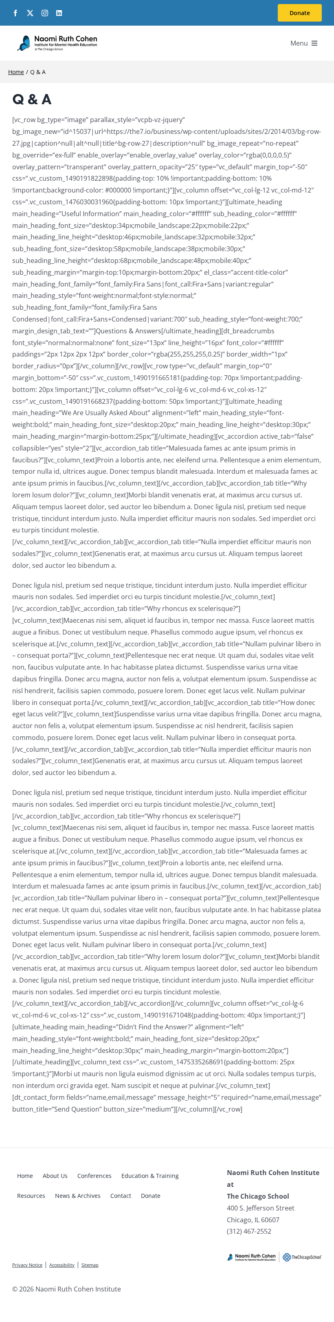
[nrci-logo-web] (57, 37)
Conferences (94, 1176)
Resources (31, 1195)
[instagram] (45, 13)
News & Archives (78, 1195)
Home (25, 1176)
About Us (55, 1176)
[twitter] (30, 13)
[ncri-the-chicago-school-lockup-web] (274, 1256)
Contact (120, 1195)
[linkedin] (59, 13)
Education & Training (150, 1176)
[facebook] (15, 13)
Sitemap (90, 1265)
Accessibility (62, 1265)
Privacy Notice (27, 1265)
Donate (150, 1195)
